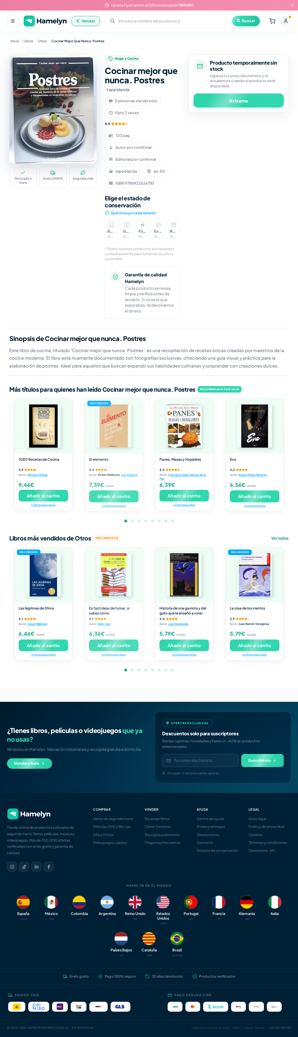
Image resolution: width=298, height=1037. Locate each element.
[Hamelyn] (45, 21)
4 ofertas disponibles (114, 654)
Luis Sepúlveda (178, 624)
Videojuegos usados (110, 842)
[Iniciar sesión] (286, 21)
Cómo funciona (158, 826)
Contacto (205, 842)
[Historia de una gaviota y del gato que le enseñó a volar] (184, 575)
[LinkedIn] (36, 867)
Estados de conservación (217, 850)
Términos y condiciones (268, 842)
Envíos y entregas (211, 826)
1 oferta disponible (184, 504)
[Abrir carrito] (272, 21)
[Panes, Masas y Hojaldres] (184, 426)
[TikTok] (24, 867)
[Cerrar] (292, 5)
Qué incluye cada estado (133, 213)
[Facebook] (49, 867)
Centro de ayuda (210, 819)
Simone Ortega (37, 474)
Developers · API (262, 850)
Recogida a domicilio (162, 835)
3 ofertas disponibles (43, 654)
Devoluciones (208, 835)
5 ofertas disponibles (254, 654)
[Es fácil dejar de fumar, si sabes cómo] (114, 575)
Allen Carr (104, 624)
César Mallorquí (37, 624)
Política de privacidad (266, 826)
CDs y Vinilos (103, 835)
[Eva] (254, 426)
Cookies (255, 835)
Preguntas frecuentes (162, 842)
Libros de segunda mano (113, 819)
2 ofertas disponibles (43, 504)
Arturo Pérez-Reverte (253, 474)
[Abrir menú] (13, 21)
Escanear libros (157, 819)
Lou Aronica (129, 474)
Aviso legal (257, 819)
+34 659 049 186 (280, 1027)
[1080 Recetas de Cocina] (43, 426)
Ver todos (280, 538)
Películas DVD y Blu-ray (111, 826)
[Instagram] (12, 867)
